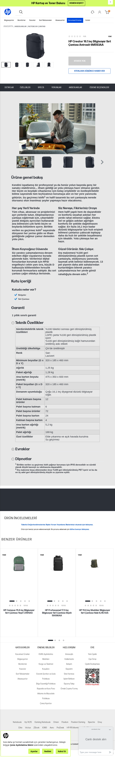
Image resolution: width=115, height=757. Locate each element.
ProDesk (60, 727)
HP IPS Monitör (73, 727)
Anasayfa (69, 654)
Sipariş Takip (69, 684)
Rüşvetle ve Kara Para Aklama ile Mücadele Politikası (46, 693)
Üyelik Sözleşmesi (92, 664)
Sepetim (69, 669)
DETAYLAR (9, 87)
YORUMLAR (56, 87)
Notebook (17, 722)
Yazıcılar (32, 20)
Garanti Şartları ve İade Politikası (46, 676)
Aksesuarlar (60, 20)
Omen (56, 722)
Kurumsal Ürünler (75, 20)
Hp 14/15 (28, 722)
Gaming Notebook (42, 722)
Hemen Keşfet (76, 3)
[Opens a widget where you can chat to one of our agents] (96, 741)
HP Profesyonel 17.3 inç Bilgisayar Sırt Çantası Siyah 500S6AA (57, 613)
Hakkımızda (69, 659)
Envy (100, 722)
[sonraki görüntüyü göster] (101, 128)
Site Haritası (69, 674)
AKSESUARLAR (75, 87)
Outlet (87, 20)
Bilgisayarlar (9, 20)
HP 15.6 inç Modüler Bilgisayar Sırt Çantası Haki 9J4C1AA (94, 611)
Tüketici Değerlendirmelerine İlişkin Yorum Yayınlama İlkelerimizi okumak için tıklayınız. (57, 525)
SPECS (41, 87)
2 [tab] (16, 601)
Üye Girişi (92, 659)
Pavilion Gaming (78, 722)
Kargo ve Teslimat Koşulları (46, 666)
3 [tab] (20, 601)
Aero (52, 727)
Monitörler (22, 20)
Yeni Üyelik (92, 654)
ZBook (36, 727)
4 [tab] (25, 601)
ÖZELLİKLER (25, 87)
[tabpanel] (19, 592)
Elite (20, 727)
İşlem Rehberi (69, 679)
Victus (28, 727)
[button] (102, 162)
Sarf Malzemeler (45, 20)
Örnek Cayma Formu (69, 688)
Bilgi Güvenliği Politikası (46, 684)
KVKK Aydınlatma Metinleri (46, 656)
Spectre (91, 722)
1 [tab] (12, 601)
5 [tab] (29, 601)
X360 (44, 727)
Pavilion (65, 722)
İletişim (69, 664)
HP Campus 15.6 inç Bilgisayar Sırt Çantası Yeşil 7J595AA (19, 611)
